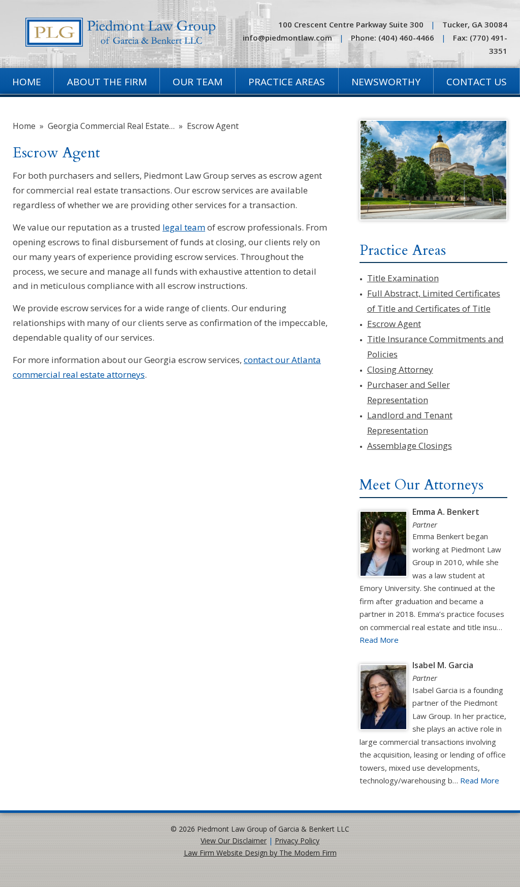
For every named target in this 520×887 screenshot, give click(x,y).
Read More (379, 640)
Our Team (197, 81)
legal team (183, 227)
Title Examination (403, 278)
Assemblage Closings (409, 445)
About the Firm (107, 81)
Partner (424, 524)
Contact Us (476, 81)
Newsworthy (385, 81)
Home (26, 81)
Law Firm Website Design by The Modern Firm (260, 853)
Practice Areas (286, 81)
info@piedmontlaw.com (287, 37)
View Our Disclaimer (234, 840)
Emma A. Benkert (445, 511)
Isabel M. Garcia (442, 665)
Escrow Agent (394, 324)
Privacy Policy (297, 840)
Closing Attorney (400, 369)
